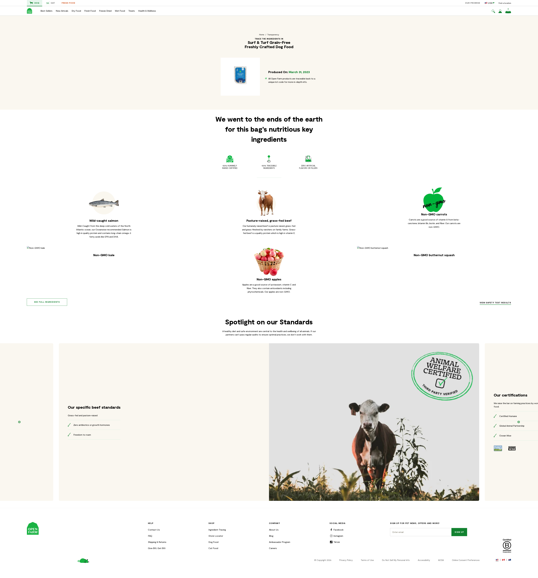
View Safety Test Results (495, 303)
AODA (441, 560)
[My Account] (500, 12)
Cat (53, 3)
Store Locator (215, 535)
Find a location (505, 3)
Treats (131, 10)
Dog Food (213, 542)
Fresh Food (68, 3)
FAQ (150, 535)
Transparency (273, 34)
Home (261, 34)
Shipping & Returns (157, 542)
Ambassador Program (279, 542)
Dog (36, 3)
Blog (271, 535)
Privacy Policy (346, 560)
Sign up (459, 532)
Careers (273, 548)
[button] (493, 12)
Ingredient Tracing (217, 529)
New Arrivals (62, 10)
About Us (274, 529)
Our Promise (472, 3)
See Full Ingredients (47, 302)
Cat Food (213, 548)
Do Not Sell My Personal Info (396, 560)
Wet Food (120, 10)
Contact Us (154, 529)
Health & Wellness (147, 10)
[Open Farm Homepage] (29, 11)
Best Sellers (46, 10)
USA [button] (490, 3)
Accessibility (424, 560)
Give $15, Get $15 (156, 548)
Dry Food (76, 10)
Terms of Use (367, 560)
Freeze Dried (105, 10)
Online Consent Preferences (466, 560)
